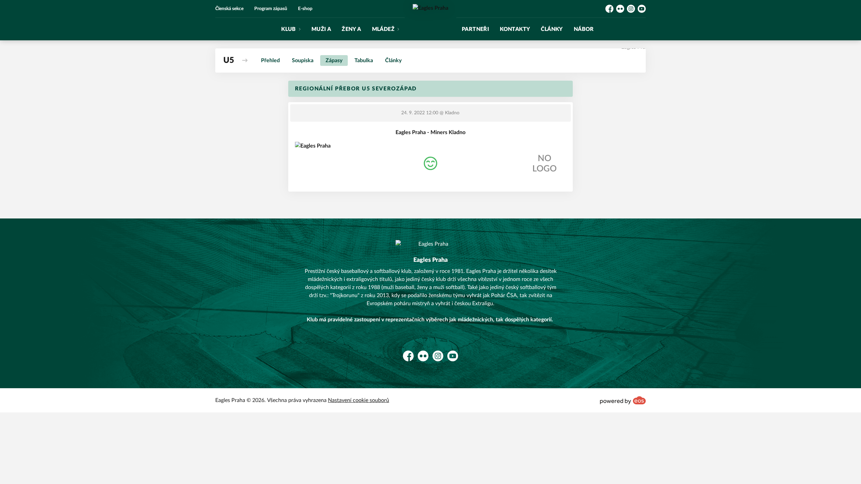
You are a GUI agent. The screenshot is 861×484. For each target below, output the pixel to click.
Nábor (584, 29)
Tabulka (363, 60)
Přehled (270, 60)
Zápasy (334, 60)
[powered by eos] (623, 400)
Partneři (475, 29)
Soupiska (302, 60)
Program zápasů (270, 8)
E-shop (305, 8)
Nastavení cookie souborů (358, 400)
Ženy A (351, 29)
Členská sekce (229, 8)
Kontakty (515, 29)
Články (552, 29)
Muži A (321, 29)
